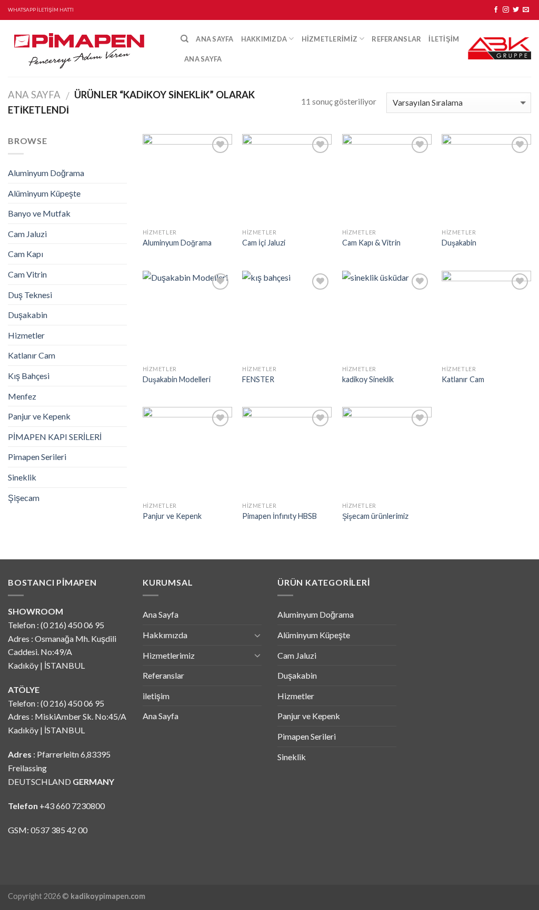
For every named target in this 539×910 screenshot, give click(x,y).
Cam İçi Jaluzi (263, 242)
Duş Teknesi (30, 295)
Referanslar (396, 39)
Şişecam (23, 498)
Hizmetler (26, 335)
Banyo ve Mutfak (39, 213)
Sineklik (22, 477)
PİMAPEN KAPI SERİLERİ (55, 437)
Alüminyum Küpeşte (44, 193)
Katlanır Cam (31, 355)
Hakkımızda (264, 39)
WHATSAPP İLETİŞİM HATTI (41, 10)
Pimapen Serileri (37, 457)
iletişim (443, 39)
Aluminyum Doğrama (46, 173)
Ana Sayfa (214, 39)
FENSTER (258, 379)
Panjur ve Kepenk (39, 416)
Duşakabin (27, 315)
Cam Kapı (25, 254)
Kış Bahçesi (28, 376)
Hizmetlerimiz (329, 39)
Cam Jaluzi (27, 234)
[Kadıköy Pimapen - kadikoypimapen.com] (86, 48)
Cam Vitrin (27, 274)
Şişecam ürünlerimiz (375, 516)
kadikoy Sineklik (368, 379)
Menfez (22, 396)
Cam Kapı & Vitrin (371, 242)
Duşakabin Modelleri (177, 379)
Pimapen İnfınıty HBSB (279, 516)
